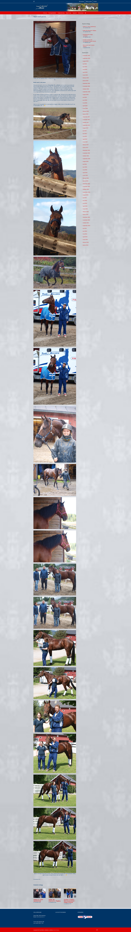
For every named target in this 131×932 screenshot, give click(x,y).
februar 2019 (86, 77)
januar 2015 (85, 214)
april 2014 (85, 236)
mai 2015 (85, 203)
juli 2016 (85, 164)
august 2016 (85, 161)
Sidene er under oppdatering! (38, 900)
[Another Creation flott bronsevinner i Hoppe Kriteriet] (70, 893)
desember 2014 (86, 217)
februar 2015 (86, 211)
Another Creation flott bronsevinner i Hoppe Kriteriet (69, 901)
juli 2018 (85, 97)
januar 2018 (85, 114)
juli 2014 (85, 228)
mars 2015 (85, 208)
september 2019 (86, 58)
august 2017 (85, 128)
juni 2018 (85, 100)
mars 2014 (85, 239)
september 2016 (86, 158)
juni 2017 (85, 133)
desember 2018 (86, 83)
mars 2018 (85, 108)
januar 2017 (85, 147)
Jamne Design (56, 930)
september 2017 (86, 125)
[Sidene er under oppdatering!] (39, 893)
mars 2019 (85, 75)
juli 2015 (85, 197)
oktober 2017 (86, 122)
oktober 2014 (86, 222)
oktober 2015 (86, 189)
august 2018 (85, 94)
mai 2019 (85, 69)
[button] (85, 12)
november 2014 (86, 220)
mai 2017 (85, 136)
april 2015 (85, 206)
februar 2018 (86, 111)
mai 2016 (85, 169)
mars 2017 (85, 141)
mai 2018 (85, 102)
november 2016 (86, 153)
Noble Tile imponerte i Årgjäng (54, 900)
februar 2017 (86, 144)
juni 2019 (85, 66)
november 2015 (86, 186)
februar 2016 (86, 178)
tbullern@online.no (40, 916)
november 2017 (86, 119)
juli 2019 (85, 63)
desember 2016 (86, 150)
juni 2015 (85, 200)
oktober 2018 (86, 89)
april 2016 (85, 172)
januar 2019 (85, 80)
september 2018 (86, 91)
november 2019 (86, 55)
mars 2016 (85, 175)
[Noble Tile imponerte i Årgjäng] (55, 893)
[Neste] (75, 896)
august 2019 (85, 61)
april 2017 (85, 139)
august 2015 (85, 194)
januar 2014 (85, 245)
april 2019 (85, 72)
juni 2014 (85, 231)
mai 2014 (85, 233)
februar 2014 (86, 242)
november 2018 (86, 86)
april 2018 (85, 105)
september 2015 (86, 192)
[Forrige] (34, 896)
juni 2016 (85, 167)
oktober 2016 (86, 155)
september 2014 (86, 225)
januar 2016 (85, 180)
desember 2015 (86, 183)
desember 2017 (86, 116)
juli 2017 (85, 130)
